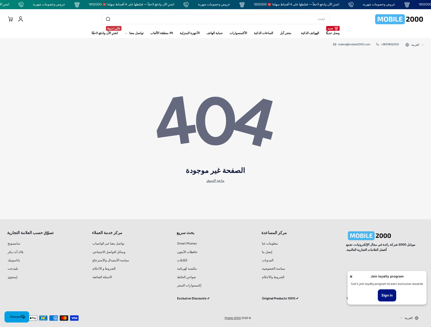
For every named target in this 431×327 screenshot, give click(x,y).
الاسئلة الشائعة (102, 277)
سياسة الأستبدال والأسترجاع (110, 260)
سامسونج (14, 243)
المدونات (267, 260)
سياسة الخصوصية (273, 269)
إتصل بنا (267, 252)
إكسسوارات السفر (189, 285)
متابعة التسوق (215, 180)
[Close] (351, 276)
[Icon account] (20, 19)
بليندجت (13, 269)
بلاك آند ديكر (16, 252)
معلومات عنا (270, 243)
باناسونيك (14, 260)
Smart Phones (187, 243)
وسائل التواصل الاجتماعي (108, 252)
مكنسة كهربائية (187, 269)
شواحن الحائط (186, 277)
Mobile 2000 (233, 318)
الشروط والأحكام (273, 277)
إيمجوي (12, 277)
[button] (10, 19)
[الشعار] (399, 19)
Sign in (387, 295)
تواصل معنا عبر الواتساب (108, 243)
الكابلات (182, 260)
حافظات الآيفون (187, 252)
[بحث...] (108, 19)
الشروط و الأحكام (104, 269)
